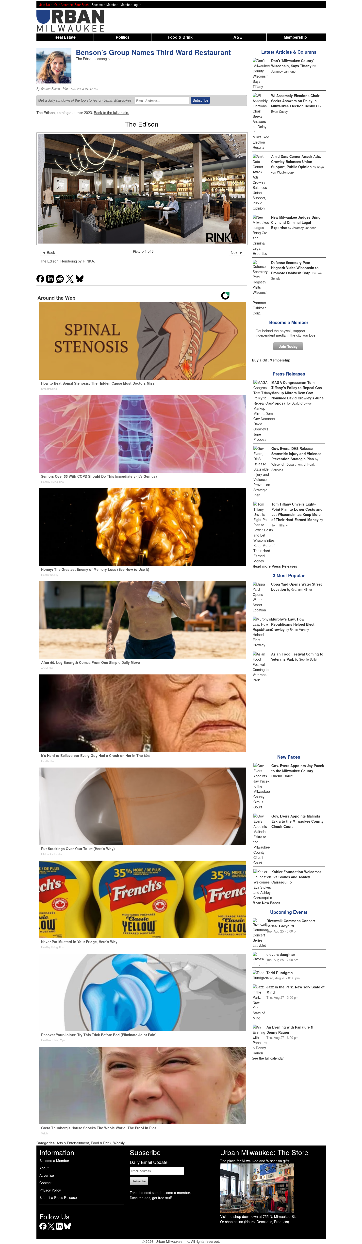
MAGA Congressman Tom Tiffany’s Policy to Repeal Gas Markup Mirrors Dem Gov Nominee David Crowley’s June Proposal (297, 393)
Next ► (237, 252)
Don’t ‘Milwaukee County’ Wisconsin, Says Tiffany (292, 63)
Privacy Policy (50, 1190)
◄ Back (48, 252)
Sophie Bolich (50, 88)
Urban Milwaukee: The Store (264, 1152)
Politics (123, 37)
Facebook (43, 1229)
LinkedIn (59, 1229)
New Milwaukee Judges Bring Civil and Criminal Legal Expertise (296, 222)
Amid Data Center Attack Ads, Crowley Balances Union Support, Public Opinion (296, 161)
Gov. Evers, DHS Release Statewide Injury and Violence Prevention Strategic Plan (296, 453)
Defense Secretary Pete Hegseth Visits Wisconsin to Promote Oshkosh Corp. (295, 267)
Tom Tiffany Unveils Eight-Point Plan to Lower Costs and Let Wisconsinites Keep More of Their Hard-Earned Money (297, 512)
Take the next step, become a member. (160, 1192)
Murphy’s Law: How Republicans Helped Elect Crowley (292, 624)
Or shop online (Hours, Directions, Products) (254, 1221)
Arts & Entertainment (73, 1142)
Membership (295, 37)
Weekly (119, 1142)
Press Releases (289, 374)
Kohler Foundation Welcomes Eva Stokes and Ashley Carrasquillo (296, 876)
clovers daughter (280, 954)
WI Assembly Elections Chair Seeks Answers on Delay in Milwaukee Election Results (295, 100)
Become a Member (288, 322)
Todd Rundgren (279, 972)
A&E (237, 37)
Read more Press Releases (275, 566)
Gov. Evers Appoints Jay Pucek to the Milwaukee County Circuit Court (297, 770)
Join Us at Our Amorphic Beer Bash (64, 4)
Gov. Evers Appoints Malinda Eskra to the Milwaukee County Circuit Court (297, 821)
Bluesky (67, 1229)
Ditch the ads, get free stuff (151, 1197)
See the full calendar (268, 1058)
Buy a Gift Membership (271, 360)
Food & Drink (180, 37)
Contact (45, 1182)
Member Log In (130, 4)
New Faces (288, 757)
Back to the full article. (111, 112)
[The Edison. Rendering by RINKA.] (141, 188)
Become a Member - (106, 4)
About (44, 1167)
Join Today (288, 346)
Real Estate (65, 37)
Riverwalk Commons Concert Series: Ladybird (290, 923)
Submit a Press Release (58, 1197)
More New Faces (266, 902)
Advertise (46, 1175)
